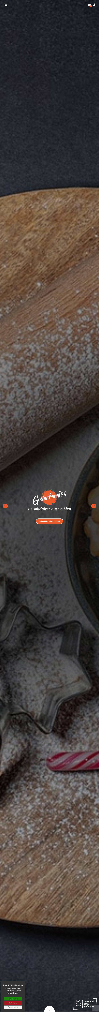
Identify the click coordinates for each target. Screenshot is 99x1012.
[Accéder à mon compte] (94, 4)
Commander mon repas (49, 521)
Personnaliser (13, 1007)
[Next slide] (93, 506)
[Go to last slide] (5, 506)
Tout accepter (12, 999)
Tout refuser (13, 1003)
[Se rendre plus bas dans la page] (49, 1009)
